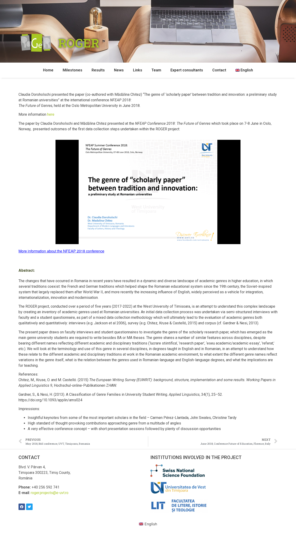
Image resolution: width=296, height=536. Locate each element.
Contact (219, 70)
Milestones (72, 70)
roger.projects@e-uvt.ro (49, 493)
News (119, 70)
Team (156, 70)
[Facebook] (21, 507)
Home (48, 70)
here (50, 114)
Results (98, 70)
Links (137, 70)
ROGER (78, 43)
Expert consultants (186, 70)
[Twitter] (29, 507)
